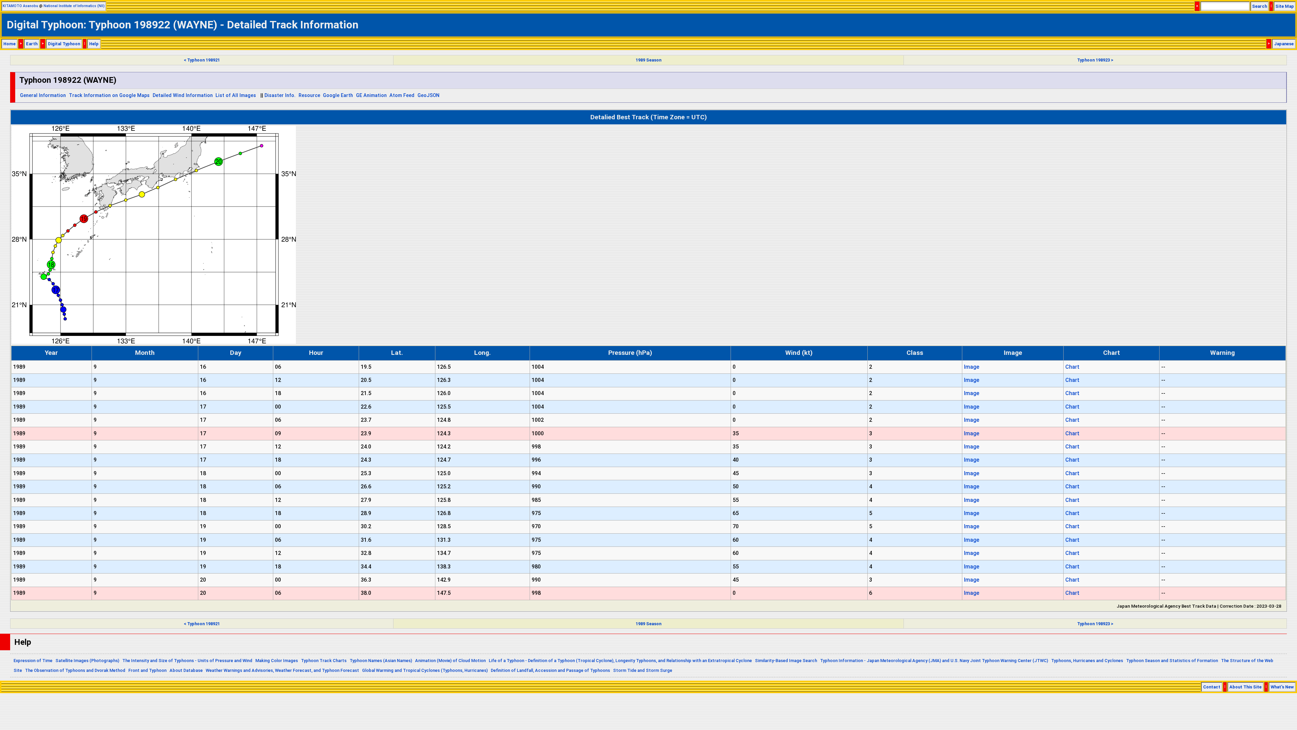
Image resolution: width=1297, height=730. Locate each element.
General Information (43, 95)
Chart (1072, 367)
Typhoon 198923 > (1095, 60)
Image (971, 367)
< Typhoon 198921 (202, 60)
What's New (1282, 686)
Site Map (1284, 6)
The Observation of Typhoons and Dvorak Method (75, 670)
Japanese (1284, 43)
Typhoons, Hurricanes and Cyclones (1087, 660)
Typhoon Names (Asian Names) (381, 660)
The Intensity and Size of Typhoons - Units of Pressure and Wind (187, 660)
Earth (31, 43)
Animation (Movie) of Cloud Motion (450, 660)
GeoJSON (428, 95)
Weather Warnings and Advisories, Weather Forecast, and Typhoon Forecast (282, 670)
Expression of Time (33, 660)
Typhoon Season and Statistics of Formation (1172, 660)
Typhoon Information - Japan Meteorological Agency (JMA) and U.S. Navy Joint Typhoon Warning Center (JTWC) (934, 660)
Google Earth (338, 95)
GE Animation (371, 95)
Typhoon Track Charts (324, 660)
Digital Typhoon (64, 43)
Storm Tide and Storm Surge (642, 670)
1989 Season (648, 60)
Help (94, 43)
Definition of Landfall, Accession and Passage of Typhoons (550, 670)
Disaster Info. (280, 95)
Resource (309, 95)
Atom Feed (401, 95)
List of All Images (235, 95)
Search (1259, 6)
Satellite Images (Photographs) (87, 660)
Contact (1211, 686)
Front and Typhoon (147, 670)
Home (9, 43)
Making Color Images (276, 660)
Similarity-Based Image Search (786, 660)
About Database (186, 670)
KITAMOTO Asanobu (20, 6)
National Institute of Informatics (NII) (74, 6)
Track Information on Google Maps (109, 95)
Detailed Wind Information (183, 95)
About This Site (1245, 686)
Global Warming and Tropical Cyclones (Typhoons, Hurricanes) (425, 670)
